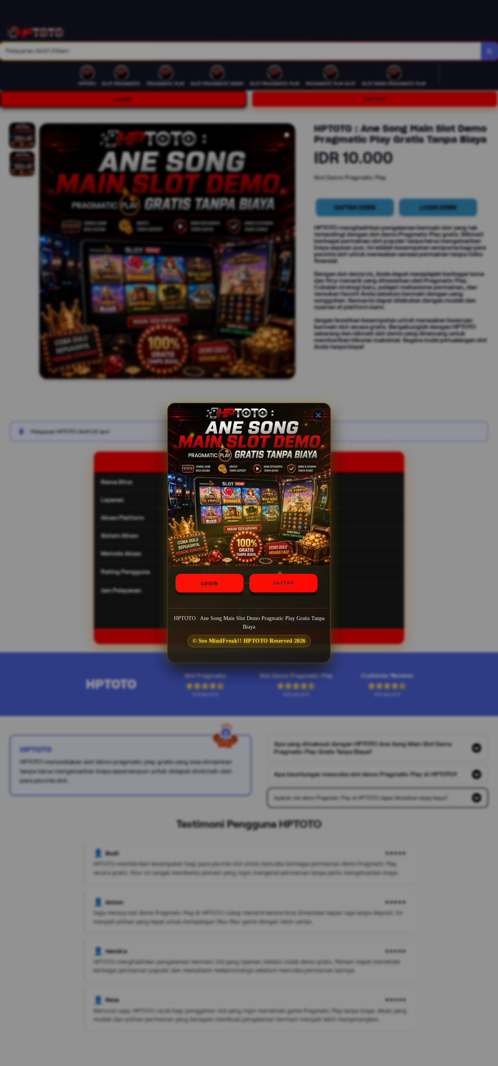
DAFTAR (283, 583)
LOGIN (209, 583)
